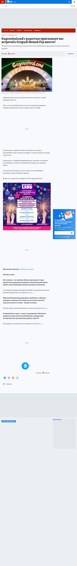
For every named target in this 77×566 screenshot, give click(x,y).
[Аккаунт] (74, 2)
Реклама (72, 6)
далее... (31, 292)
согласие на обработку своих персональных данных (62, 236)
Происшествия (28, 30)
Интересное (8, 384)
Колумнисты (37, 30)
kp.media (12, 54)
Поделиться (71, 53)
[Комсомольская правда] (11, 2)
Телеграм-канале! (27, 269)
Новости (12, 30)
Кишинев (19, 30)
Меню (2, 2)
